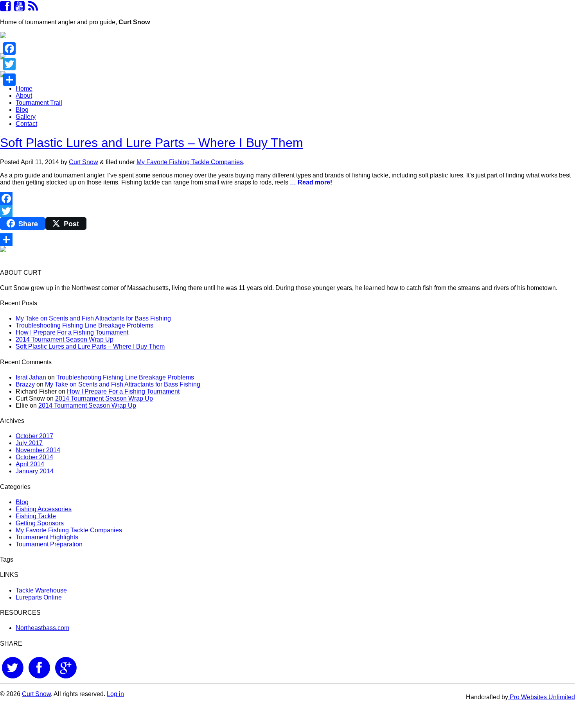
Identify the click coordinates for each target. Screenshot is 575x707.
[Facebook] (287, 198)
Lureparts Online (39, 597)
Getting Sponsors (40, 523)
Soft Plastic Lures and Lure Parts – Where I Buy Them (151, 143)
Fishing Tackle (36, 516)
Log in (115, 694)
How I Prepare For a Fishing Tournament (72, 332)
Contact (26, 123)
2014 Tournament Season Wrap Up (64, 339)
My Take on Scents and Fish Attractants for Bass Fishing (93, 318)
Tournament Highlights (47, 537)
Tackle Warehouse (41, 590)
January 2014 (35, 471)
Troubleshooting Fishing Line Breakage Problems (84, 325)
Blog (22, 109)
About (24, 95)
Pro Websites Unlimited (541, 697)
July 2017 (29, 443)
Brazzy (25, 384)
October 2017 (34, 436)
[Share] (287, 239)
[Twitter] (287, 211)
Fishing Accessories (44, 509)
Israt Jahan (31, 377)
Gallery (26, 116)
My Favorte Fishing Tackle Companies (190, 162)
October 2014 (34, 457)
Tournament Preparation (49, 544)
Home (24, 88)
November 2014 (38, 450)
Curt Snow (83, 162)
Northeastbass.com (42, 628)
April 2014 (30, 464)
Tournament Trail (39, 102)
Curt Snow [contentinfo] (36, 694)
